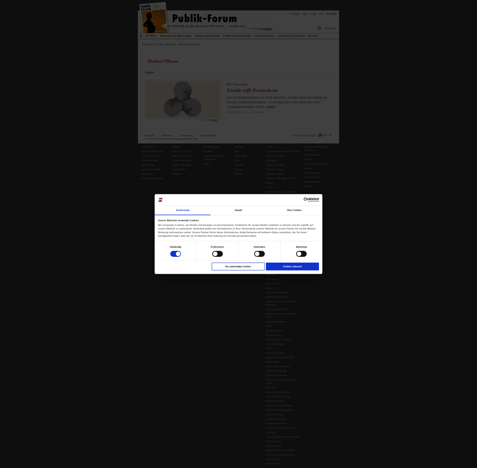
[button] (175, 247)
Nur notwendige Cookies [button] (238, 266)
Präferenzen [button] (217, 247)
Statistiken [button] (259, 247)
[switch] (217, 254)
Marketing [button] (301, 247)
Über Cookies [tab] (294, 210)
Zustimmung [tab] (182, 210)
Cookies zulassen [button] (292, 266)
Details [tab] (238, 210)
